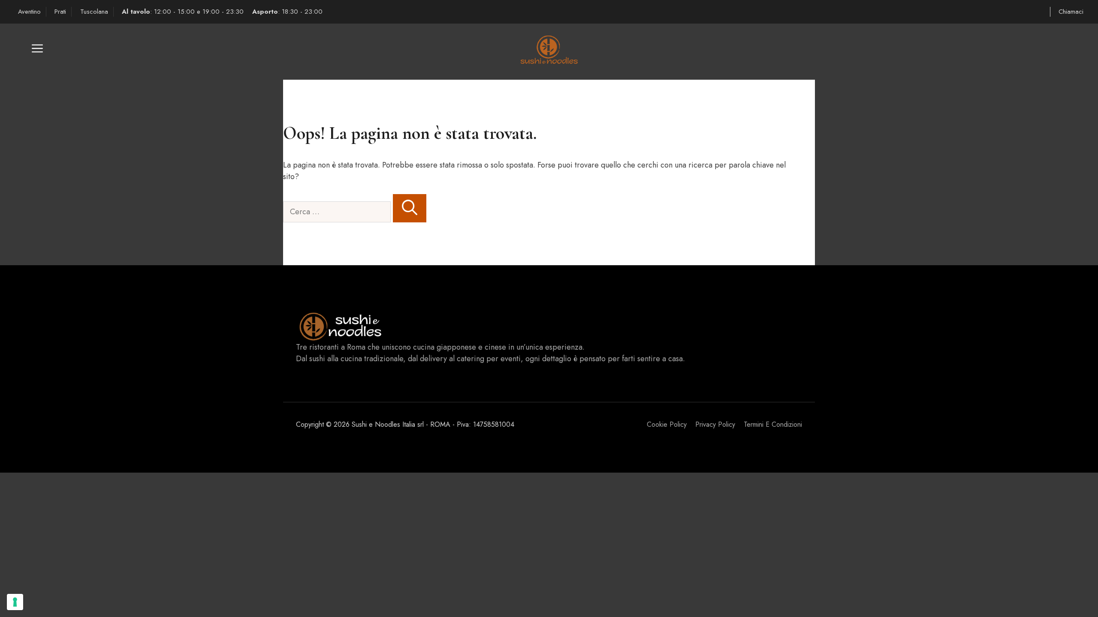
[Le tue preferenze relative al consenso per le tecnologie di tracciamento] (15, 602)
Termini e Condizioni (773, 424)
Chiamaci (1071, 11)
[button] (37, 51)
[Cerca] (409, 208)
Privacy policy (715, 424)
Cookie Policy (667, 424)
